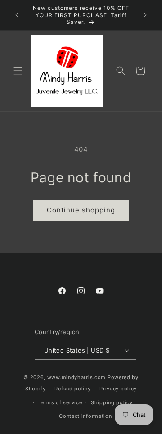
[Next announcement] (145, 15)
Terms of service (60, 402)
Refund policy (72, 388)
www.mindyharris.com (76, 377)
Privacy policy (118, 388)
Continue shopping (81, 210)
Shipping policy (112, 402)
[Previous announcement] (17, 15)
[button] (18, 71)
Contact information (85, 416)
